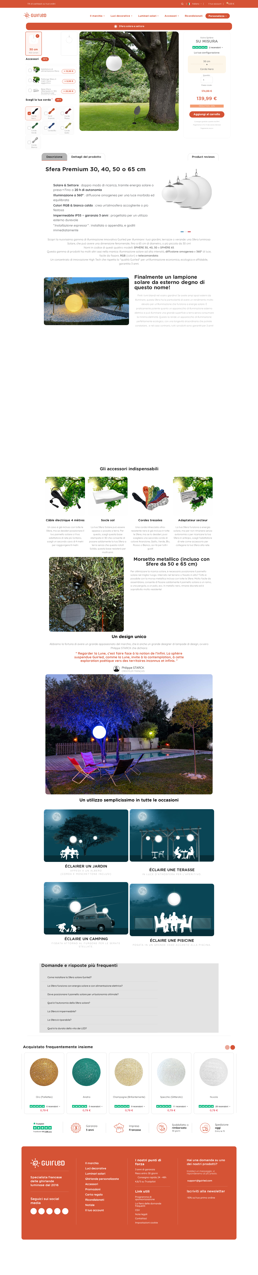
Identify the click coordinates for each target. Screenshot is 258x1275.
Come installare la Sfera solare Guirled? (69, 977)
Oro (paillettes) (44, 1096)
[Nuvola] (214, 1072)
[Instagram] (33, 1211)
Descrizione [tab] (54, 157)
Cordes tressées (150, 520)
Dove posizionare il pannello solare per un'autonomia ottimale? (83, 994)
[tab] (99, 977)
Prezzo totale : (206, 85)
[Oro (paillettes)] (44, 1072)
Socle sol (108, 520)
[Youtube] (65, 1211)
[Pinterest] (41, 1211)
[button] (232, 1047)
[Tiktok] (57, 1211)
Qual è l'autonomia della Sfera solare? (68, 1002)
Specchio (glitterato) (171, 1096)
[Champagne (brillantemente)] (129, 1072)
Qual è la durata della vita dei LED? (67, 1028)
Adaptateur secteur (193, 520)
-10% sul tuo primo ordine (201, 1197)
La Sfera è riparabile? (59, 1019)
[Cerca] (182, 3)
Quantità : (207, 75)
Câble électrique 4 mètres (65, 520)
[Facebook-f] (49, 1211)
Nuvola (214, 1096)
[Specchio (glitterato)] (171, 1072)
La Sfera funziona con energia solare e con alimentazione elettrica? (85, 985)
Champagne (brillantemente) (129, 1096)
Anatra (86, 1096)
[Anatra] (86, 1072)
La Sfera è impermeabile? (61, 1011)
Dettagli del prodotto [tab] (86, 157)
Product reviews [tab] (203, 157)
